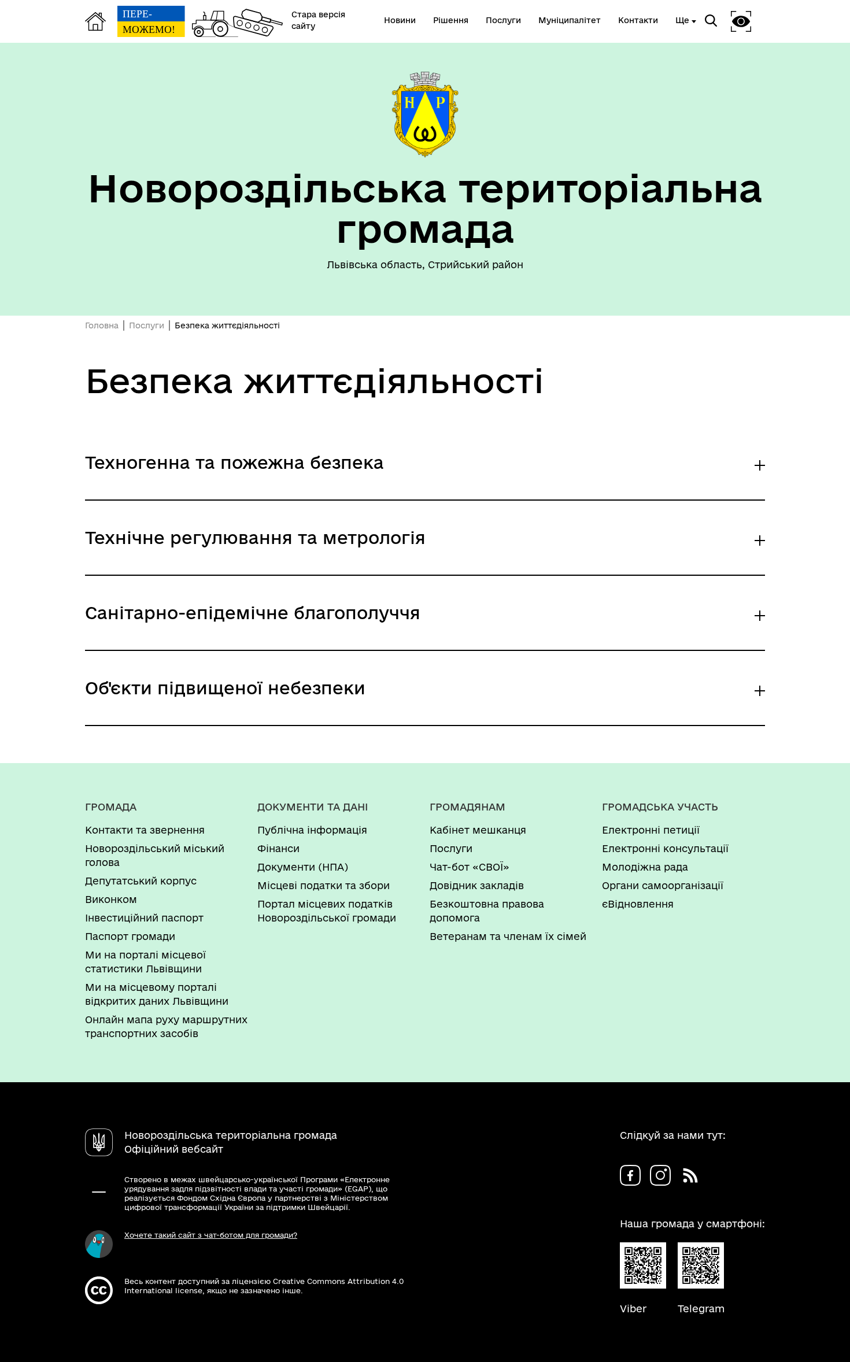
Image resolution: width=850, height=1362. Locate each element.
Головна (102, 325)
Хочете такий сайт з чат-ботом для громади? (210, 1235)
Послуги (146, 325)
